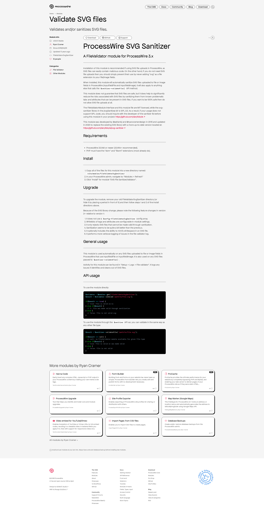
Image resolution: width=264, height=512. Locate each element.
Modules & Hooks (126, 487)
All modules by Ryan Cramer (63, 440)
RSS (149, 500)
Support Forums (97, 495)
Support (124, 38)
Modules (59, 14)
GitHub (107, 38)
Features (95, 473)
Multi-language (125, 498)
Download (203, 7)
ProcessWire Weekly (98, 500)
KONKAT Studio (62, 487)
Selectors (123, 481)
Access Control (125, 492)
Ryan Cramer (58, 44)
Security (123, 495)
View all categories (154, 498)
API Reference (124, 475)
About (94, 478)
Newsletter (95, 498)
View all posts (152, 495)
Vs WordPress (96, 484)
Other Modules (59, 73)
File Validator (58, 70)
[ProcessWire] (60, 7)
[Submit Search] (212, 7)
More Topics (124, 500)
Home (52, 14)
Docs (163, 7)
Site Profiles (152, 484)
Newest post (152, 492)
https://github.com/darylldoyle (129, 116)
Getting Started (125, 473)
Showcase (95, 481)
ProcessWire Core (154, 473)
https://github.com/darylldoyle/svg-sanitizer (103, 128)
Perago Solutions (60, 489)
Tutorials (123, 484)
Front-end (123, 478)
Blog (191, 7)
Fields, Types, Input (126, 489)
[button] (211, 38)
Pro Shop (151, 478)
